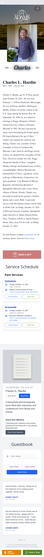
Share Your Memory (15, 432)
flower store (29, 238)
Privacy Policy (15, 547)
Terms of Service (28, 547)
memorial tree (31, 234)
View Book (11, 396)
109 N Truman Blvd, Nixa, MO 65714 (24, 292)
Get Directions (13, 297)
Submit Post (22, 472)
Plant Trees (30, 297)
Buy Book (24, 396)
